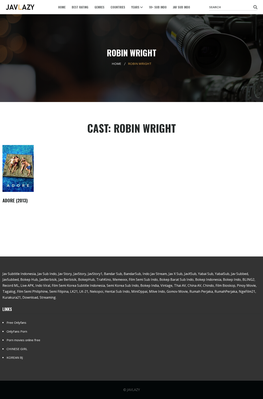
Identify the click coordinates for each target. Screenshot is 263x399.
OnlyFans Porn (17, 331)
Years (135, 7)
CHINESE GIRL (17, 349)
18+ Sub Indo (158, 7)
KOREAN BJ (15, 357)
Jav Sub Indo (181, 7)
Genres (99, 7)
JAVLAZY (133, 389)
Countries (118, 7)
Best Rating (80, 7)
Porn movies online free (23, 340)
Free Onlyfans (16, 322)
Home (62, 7)
